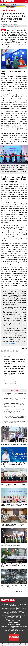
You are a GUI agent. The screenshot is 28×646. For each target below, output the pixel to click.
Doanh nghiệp (8, 10)
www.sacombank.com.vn (9, 343)
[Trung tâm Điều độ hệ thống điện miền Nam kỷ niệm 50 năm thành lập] (14, 476)
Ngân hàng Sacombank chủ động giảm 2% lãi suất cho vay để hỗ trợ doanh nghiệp (15, 416)
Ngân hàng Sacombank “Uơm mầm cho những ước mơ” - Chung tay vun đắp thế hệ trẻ (14, 373)
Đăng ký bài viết (14, 622)
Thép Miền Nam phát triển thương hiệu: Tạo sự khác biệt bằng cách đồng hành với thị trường (13, 464)
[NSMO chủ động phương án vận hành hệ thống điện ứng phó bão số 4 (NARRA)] (14, 516)
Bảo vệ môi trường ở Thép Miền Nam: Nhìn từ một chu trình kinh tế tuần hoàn (15, 394)
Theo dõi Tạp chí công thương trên (9, 26)
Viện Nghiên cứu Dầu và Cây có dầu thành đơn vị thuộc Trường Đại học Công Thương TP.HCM (13, 565)
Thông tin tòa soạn (14, 620)
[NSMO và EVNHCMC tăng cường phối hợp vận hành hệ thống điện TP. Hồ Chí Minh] (14, 496)
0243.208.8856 (16, 629)
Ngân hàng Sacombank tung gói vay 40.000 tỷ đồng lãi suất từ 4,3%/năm (14, 367)
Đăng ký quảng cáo (14, 624)
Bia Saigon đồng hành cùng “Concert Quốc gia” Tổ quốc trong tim (15, 421)
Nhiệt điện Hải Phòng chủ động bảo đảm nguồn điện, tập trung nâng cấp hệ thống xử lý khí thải (15, 411)
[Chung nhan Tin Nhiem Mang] (14, 637)
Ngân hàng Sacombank (10, 383)
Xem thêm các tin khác (19, 591)
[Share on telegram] (17, 350)
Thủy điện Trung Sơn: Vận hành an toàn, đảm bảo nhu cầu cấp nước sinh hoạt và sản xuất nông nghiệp (14, 405)
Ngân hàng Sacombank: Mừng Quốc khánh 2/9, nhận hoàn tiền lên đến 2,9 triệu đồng (14, 361)
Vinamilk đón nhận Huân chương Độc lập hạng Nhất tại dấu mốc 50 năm (14, 399)
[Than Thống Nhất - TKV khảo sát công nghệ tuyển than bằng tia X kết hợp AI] (14, 577)
